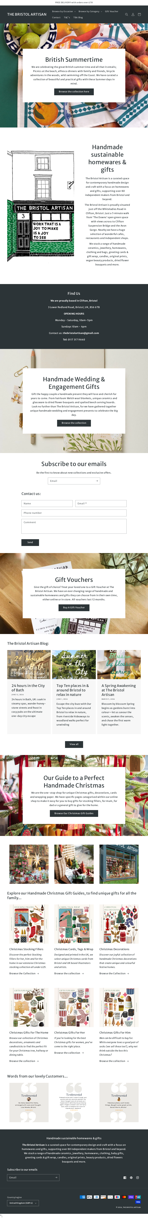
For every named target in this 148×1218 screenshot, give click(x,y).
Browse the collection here (74, 91)
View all (74, 744)
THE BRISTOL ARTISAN (132, 1207)
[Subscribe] (97, 481)
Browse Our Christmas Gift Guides (74, 813)
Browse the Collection (22, 973)
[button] (63, 11)
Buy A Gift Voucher (74, 607)
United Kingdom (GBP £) (21, 1203)
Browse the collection (74, 423)
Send (30, 542)
